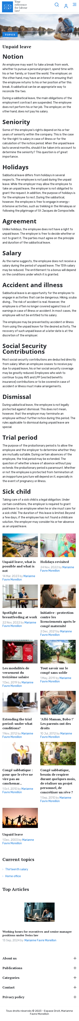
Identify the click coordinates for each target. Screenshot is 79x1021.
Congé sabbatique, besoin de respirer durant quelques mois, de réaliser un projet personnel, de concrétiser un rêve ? (58, 781)
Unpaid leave (12, 834)
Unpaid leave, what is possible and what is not (19, 566)
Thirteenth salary (16, 869)
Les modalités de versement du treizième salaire (15, 672)
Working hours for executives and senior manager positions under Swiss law (37, 933)
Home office (13, 876)
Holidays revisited (54, 562)
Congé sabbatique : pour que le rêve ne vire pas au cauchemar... (17, 777)
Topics (10, 34)
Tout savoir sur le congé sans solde (54, 670)
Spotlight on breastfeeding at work (19, 614)
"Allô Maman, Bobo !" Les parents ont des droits (57, 723)
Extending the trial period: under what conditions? (17, 723)
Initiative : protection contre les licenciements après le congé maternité (58, 619)
